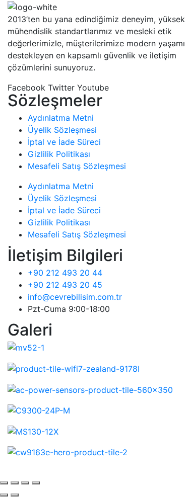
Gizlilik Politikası (59, 154)
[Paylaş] (25, 482)
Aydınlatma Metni (61, 118)
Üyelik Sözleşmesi (62, 130)
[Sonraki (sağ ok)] (15, 494)
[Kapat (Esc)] (36, 482)
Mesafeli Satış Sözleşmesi (77, 166)
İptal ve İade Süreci (64, 142)
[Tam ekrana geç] (15, 482)
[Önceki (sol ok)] (4, 494)
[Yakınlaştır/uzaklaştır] (4, 482)
